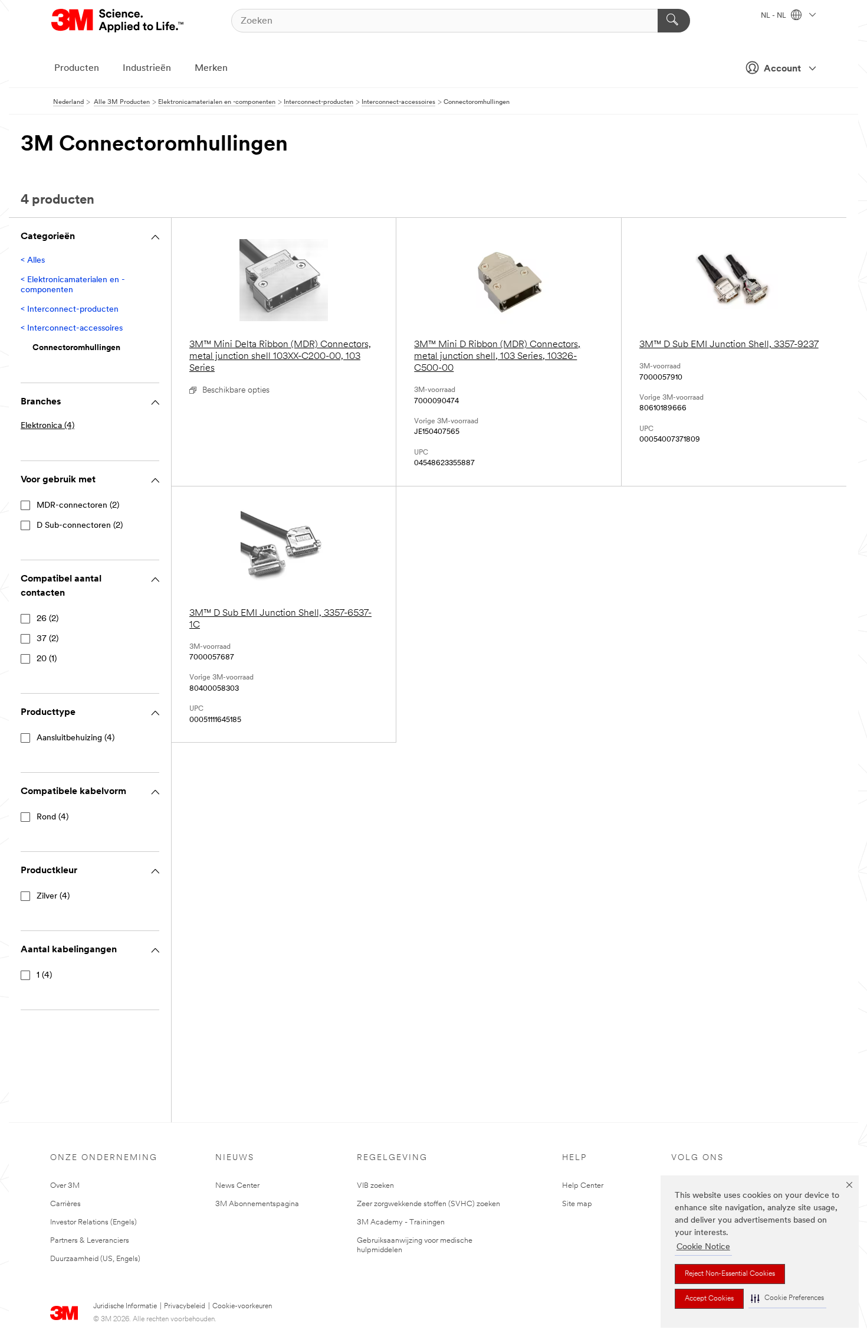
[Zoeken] (674, 20)
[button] (787, 1298)
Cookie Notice (703, 1247)
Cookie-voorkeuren (242, 1306)
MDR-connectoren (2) (78, 505)
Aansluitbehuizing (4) (75, 738)
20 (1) (47, 659)
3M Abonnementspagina (257, 1204)
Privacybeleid (184, 1306)
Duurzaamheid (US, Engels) (95, 1259)
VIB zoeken (375, 1186)
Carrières (65, 1204)
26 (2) (47, 619)
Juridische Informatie (125, 1306)
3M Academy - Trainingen (401, 1222)
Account (782, 69)
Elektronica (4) (47, 426)
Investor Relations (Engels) (93, 1222)
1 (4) (44, 975)
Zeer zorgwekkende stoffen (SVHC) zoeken (428, 1204)
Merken (211, 68)
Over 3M (65, 1186)
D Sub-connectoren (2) (80, 525)
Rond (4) (52, 817)
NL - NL (774, 15)
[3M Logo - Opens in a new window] (118, 20)
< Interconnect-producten (70, 309)
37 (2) (47, 639)
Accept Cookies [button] (709, 1298)
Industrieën (147, 68)
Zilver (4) (53, 896)
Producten (76, 68)
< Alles (33, 260)
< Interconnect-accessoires (72, 328)
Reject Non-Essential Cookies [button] (730, 1274)
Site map (577, 1204)
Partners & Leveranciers (89, 1240)
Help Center (582, 1186)
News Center (237, 1186)
